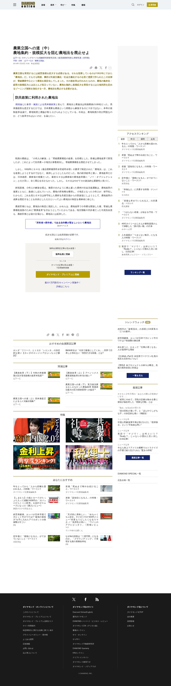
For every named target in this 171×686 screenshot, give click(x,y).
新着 (43, 4)
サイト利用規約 (29, 625)
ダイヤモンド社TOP (135, 612)
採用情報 (130, 621)
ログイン (140, 4)
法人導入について (30, 653)
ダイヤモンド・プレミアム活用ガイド (38, 621)
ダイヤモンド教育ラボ (81, 662)
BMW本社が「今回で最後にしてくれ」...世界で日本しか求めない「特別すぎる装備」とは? (89, 351)
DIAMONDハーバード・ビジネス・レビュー (90, 621)
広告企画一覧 (124, 480)
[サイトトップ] (28, 4)
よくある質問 (28, 639)
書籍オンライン (79, 630)
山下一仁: (52, 57)
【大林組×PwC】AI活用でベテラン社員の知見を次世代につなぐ (138, 357)
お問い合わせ (28, 648)
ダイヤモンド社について (137, 606)
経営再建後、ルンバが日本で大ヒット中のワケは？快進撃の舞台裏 (138, 339)
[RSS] (97, 600)
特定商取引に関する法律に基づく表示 (38, 630)
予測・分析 (17, 60)
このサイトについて (31, 612)
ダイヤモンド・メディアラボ (84, 666)
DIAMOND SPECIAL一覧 (129, 473)
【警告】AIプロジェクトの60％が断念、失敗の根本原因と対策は (138, 366)
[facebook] (85, 600)
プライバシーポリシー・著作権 (35, 634)
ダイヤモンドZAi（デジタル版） (86, 625)
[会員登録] (152, 4)
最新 (123, 138)
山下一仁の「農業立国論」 (35, 60)
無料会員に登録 (63, 254)
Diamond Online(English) (83, 612)
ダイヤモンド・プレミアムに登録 (62, 274)
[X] (74, 600)
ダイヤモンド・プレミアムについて (37, 616)
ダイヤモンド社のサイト (83, 606)
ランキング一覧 (138, 272)
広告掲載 (26, 643)
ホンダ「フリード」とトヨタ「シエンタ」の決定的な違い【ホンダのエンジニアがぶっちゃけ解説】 (36, 353)
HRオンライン (78, 653)
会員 (153, 138)
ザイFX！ (76, 639)
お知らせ (130, 625)
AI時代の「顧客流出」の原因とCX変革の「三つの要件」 (138, 330)
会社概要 (130, 616)
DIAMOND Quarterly (81, 648)
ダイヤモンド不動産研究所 (83, 643)
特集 (73, 4)
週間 (143, 138)
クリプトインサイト (81, 657)
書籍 (83, 4)
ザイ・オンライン (80, 634)
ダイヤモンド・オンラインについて (38, 606)
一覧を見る (138, 375)
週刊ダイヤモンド (80, 616)
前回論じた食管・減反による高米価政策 (35, 104)
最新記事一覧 (138, 457)
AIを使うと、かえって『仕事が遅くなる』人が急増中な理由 (138, 348)
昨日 (133, 138)
